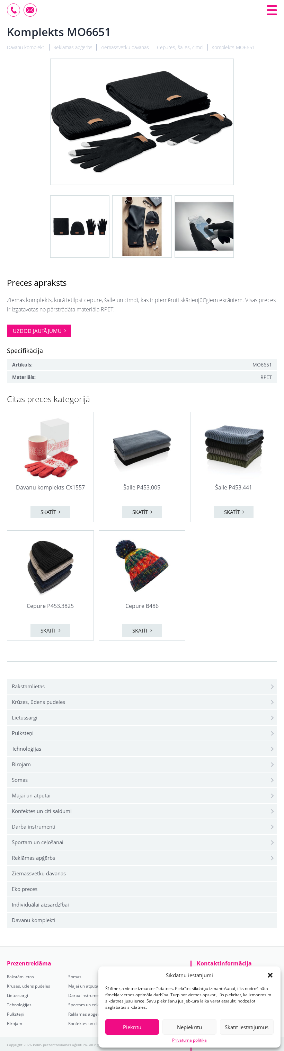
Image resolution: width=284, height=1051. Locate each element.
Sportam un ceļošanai (37, 842)
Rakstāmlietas (28, 686)
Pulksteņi (23, 733)
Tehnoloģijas (26, 748)
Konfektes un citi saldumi (42, 810)
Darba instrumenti (33, 826)
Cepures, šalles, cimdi (180, 47)
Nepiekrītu (189, 1027)
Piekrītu (132, 1027)
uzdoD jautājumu (37, 330)
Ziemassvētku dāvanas (39, 873)
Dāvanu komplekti (33, 920)
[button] (270, 975)
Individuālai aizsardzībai (40, 904)
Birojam (21, 764)
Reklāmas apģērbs (33, 857)
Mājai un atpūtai (31, 795)
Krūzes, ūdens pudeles (38, 701)
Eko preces (24, 888)
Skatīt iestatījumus (246, 1027)
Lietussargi (24, 717)
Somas (20, 779)
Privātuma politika (189, 1040)
